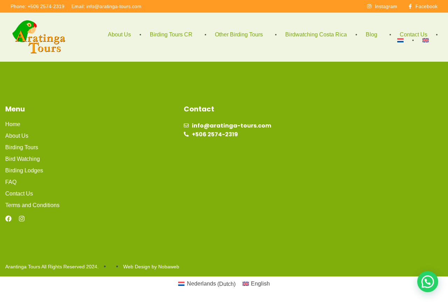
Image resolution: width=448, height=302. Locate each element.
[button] (427, 281)
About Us (119, 34)
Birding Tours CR (171, 34)
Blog (371, 34)
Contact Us (413, 34)
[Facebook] (8, 218)
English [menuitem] (260, 284)
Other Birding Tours (239, 34)
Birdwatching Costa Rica (316, 34)
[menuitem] (400, 40)
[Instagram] (22, 218)
